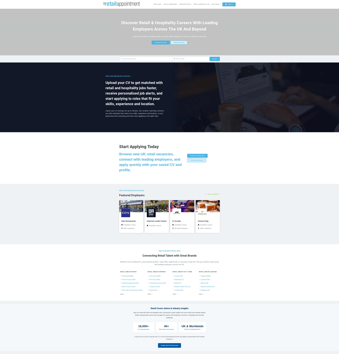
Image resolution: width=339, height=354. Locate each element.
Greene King (203, 221)
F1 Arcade (176, 221)
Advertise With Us (185, 4)
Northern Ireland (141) (208, 286)
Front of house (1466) (128, 279)
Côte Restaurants (128, 221)
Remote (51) (153, 290)
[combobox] (145, 59)
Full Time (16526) (154, 276)
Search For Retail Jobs (197, 155)
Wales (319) (204, 283)
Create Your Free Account (169, 345)
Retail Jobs (157, 4)
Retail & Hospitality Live (201, 4)
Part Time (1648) (154, 279)
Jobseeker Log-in (179, 42)
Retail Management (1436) (130, 283)
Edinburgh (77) (179, 279)
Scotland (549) (205, 279)
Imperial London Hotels (156, 221)
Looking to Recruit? (161, 42)
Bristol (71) (177, 283)
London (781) (178, 276)
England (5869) (205, 276)
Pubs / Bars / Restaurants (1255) (132, 290)
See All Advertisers (170, 4)
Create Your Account (196, 160)
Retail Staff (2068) (127, 276)
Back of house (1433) (128, 286)
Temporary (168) (154, 286)
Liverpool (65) (178, 290)
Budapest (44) (205, 290)
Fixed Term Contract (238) (157, 283)
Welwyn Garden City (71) (182, 286)
